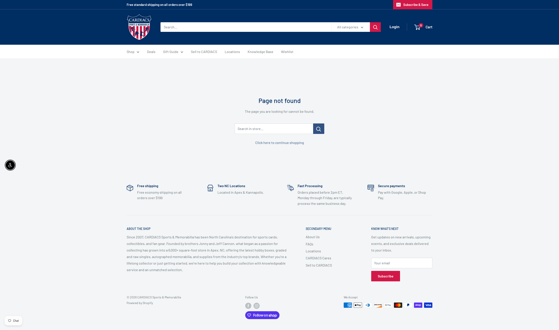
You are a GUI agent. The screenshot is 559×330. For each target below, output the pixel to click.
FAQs (309, 244)
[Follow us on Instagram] (257, 306)
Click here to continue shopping (279, 142)
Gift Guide (170, 52)
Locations (232, 52)
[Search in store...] (318, 128)
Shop (131, 52)
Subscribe (385, 276)
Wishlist (287, 52)
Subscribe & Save (415, 5)
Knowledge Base (260, 52)
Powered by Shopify (140, 303)
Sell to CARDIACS (204, 52)
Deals (151, 52)
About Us (313, 237)
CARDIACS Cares (318, 258)
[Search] (375, 27)
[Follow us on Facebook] (248, 306)
